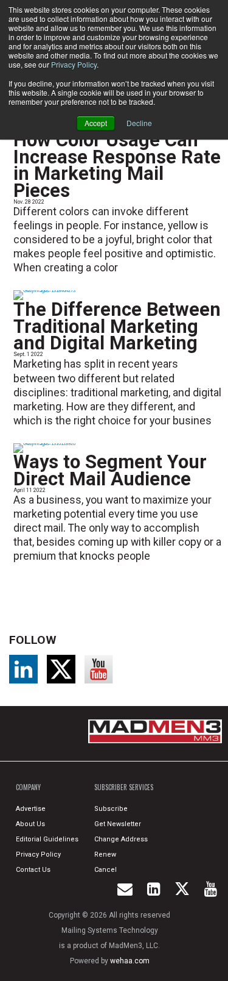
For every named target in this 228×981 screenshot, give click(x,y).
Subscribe (111, 809)
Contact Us (33, 870)
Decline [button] (139, 123)
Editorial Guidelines (47, 839)
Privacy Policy (74, 64)
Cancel (105, 870)
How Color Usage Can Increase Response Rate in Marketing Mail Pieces (117, 165)
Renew (105, 854)
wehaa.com (130, 961)
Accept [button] (96, 123)
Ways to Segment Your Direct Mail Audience (110, 470)
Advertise (31, 809)
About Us (30, 824)
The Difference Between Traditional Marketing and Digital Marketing (117, 326)
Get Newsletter (117, 824)
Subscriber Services (123, 787)
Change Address (121, 839)
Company (28, 787)
